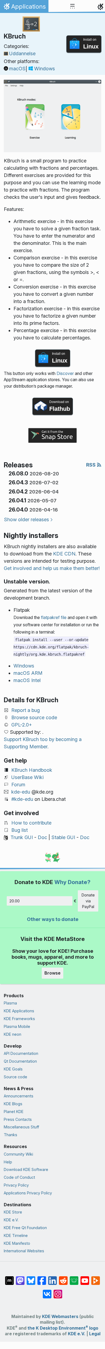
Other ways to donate (52, 919)
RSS (91, 465)
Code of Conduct (19, 1177)
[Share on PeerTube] (95, 1278)
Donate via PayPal (88, 901)
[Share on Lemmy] (74, 1278)
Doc (42, 837)
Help (8, 1162)
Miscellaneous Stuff (21, 1127)
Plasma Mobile (17, 1026)
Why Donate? (72, 882)
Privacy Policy (16, 1185)
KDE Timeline (16, 1235)
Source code (15, 1077)
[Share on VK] (47, 1291)
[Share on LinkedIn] (52, 1278)
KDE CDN (64, 554)
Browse (52, 973)
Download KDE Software (26, 1169)
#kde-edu (22, 799)
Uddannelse (22, 53)
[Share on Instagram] (58, 1291)
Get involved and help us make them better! (52, 568)
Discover (65, 373)
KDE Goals (13, 1069)
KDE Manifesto (17, 1243)
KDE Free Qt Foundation (25, 1227)
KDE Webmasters (60, 1316)
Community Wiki (18, 1154)
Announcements (18, 1096)
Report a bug (25, 710)
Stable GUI (63, 837)
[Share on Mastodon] (20, 1278)
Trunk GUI (21, 837)
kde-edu (20, 792)
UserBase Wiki (27, 777)
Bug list (19, 830)
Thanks (10, 1134)
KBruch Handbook (31, 770)
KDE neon (12, 1034)
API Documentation (21, 1053)
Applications (24, 8)
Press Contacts (18, 1119)
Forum (18, 784)
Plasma (10, 1003)
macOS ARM (28, 673)
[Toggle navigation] (72, 6)
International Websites (24, 1251)
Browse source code (34, 717)
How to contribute (31, 823)
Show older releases (26, 519)
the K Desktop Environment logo (62, 1328)
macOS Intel (27, 680)
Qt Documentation (20, 1061)
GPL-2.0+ (21, 725)
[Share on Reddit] (63, 1278)
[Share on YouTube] (84, 1278)
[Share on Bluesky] (31, 1278)
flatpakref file (53, 617)
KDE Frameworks (19, 1018)
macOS (17, 68)
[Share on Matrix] (9, 1278)
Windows (44, 68)
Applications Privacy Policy (28, 1193)
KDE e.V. (11, 1220)
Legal (94, 1333)
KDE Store (13, 1212)
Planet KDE (13, 1111)
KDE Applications (19, 1011)
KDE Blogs (13, 1103)
